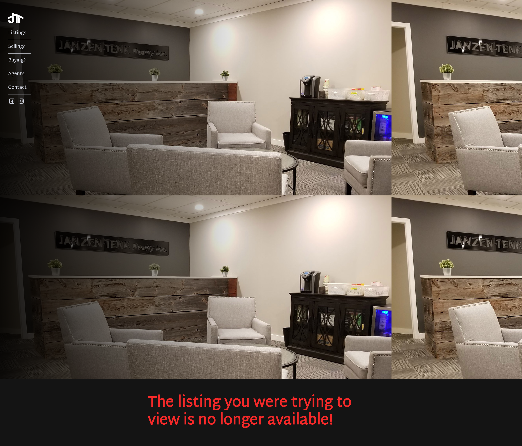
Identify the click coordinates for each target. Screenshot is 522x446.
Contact (17, 87)
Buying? (17, 60)
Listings (17, 32)
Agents (16, 73)
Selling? (16, 46)
